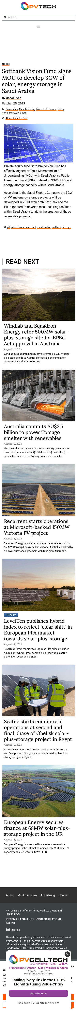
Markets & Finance (46, 109)
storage (66, 227)
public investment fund (23, 227)
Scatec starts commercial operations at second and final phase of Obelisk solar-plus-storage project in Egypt (38, 730)
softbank (56, 227)
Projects (21, 113)
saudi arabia (44, 227)
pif (8, 227)
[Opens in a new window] (13, 929)
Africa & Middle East (16, 118)
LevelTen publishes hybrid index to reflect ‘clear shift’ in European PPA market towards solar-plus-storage (38, 630)
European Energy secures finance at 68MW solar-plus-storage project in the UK (37, 828)
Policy (61, 109)
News (5, 64)
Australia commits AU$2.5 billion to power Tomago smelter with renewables (33, 432)
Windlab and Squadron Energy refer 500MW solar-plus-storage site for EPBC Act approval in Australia (36, 335)
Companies (12, 109)
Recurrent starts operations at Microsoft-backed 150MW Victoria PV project (36, 527)
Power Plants (9, 113)
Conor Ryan (13, 98)
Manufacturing (27, 109)
